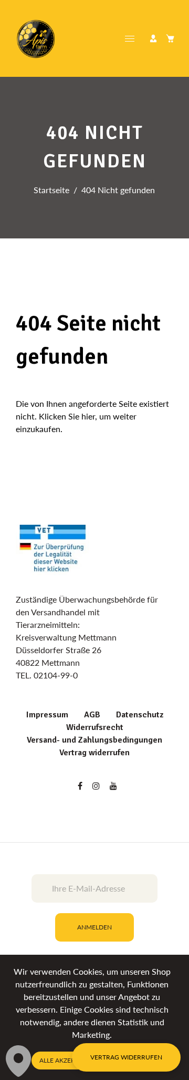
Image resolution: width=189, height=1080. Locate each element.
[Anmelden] (153, 38)
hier (88, 416)
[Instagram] (97, 786)
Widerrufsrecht (94, 727)
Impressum (47, 714)
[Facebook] (81, 786)
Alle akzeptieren (67, 1060)
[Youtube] (114, 786)
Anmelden (94, 927)
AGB (92, 714)
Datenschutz (139, 714)
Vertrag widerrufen (94, 752)
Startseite (51, 190)
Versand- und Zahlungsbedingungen (94, 740)
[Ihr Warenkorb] (170, 38)
